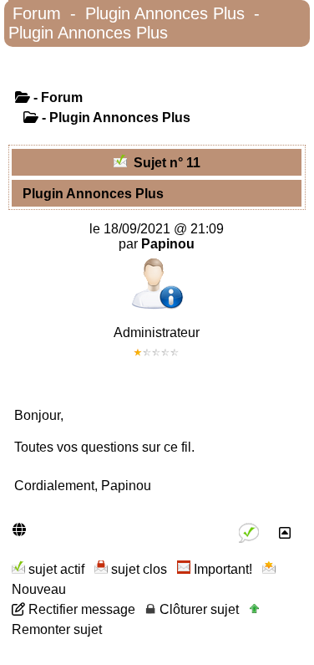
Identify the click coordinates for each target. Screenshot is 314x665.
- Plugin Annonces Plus (114, 117)
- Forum (56, 97)
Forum (37, 13)
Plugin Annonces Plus (165, 13)
